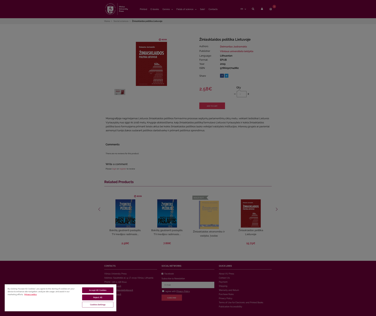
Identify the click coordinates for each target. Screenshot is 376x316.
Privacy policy (30, 294)
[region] (60, 297)
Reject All (97, 297)
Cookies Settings (97, 305)
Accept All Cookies (97, 290)
